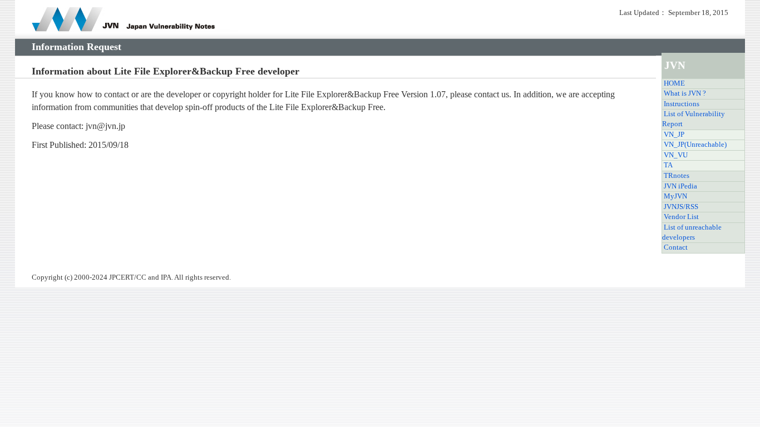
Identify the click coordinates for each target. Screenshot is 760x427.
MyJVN (675, 196)
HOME (674, 83)
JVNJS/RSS (681, 207)
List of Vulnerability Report (693, 119)
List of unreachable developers (692, 232)
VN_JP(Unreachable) (695, 144)
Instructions (681, 104)
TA (668, 165)
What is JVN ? (685, 93)
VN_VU (676, 155)
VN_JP (674, 134)
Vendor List (681, 217)
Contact (676, 247)
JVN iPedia (680, 186)
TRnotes (676, 176)
